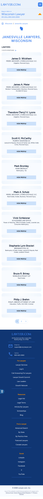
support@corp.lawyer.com (23, 347)
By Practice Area (21, 436)
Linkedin (21, 458)
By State (21, 432)
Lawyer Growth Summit (21, 377)
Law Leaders (21, 381)
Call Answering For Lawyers (21, 373)
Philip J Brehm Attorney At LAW (21, 302)
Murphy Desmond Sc (21, 141)
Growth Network (22, 385)
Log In (21, 369)
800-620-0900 (14, 17)
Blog (21, 415)
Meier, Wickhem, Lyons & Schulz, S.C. (21, 61)
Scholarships (21, 411)
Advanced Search (21, 428)
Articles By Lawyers (21, 407)
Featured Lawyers (21, 440)
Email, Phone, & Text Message (22, 492)
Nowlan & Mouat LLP (21, 276)
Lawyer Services (21, 365)
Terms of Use (9, 492)
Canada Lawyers (21, 445)
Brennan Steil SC (21, 248)
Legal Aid (21, 399)
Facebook (21, 466)
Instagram (21, 462)
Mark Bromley (21, 169)
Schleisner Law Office (21, 221)
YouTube (21, 474)
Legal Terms (21, 403)
